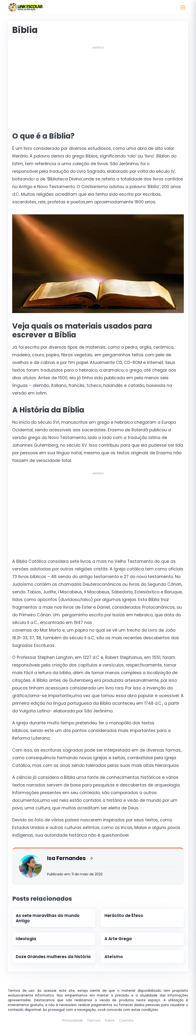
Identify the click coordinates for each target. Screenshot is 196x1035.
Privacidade (72, 1020)
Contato (126, 1020)
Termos (93, 1020)
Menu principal (183, 7)
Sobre (110, 1020)
